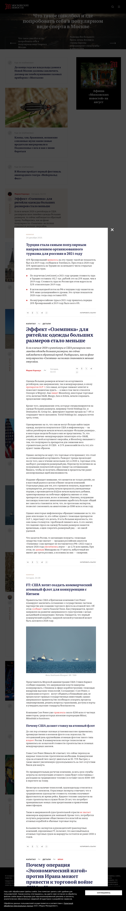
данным (40, 550)
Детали (47, 323)
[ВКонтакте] (28, 312)
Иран (60, 859)
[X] (37, 312)
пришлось (52, 260)
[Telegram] (42, 312)
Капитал (30, 234)
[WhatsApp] (46, 312)
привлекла (59, 713)
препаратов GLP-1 (35, 387)
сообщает (37, 609)
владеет (30, 741)
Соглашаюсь (103, 893)
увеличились (51, 547)
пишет (54, 393)
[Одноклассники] (32, 312)
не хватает (85, 812)
